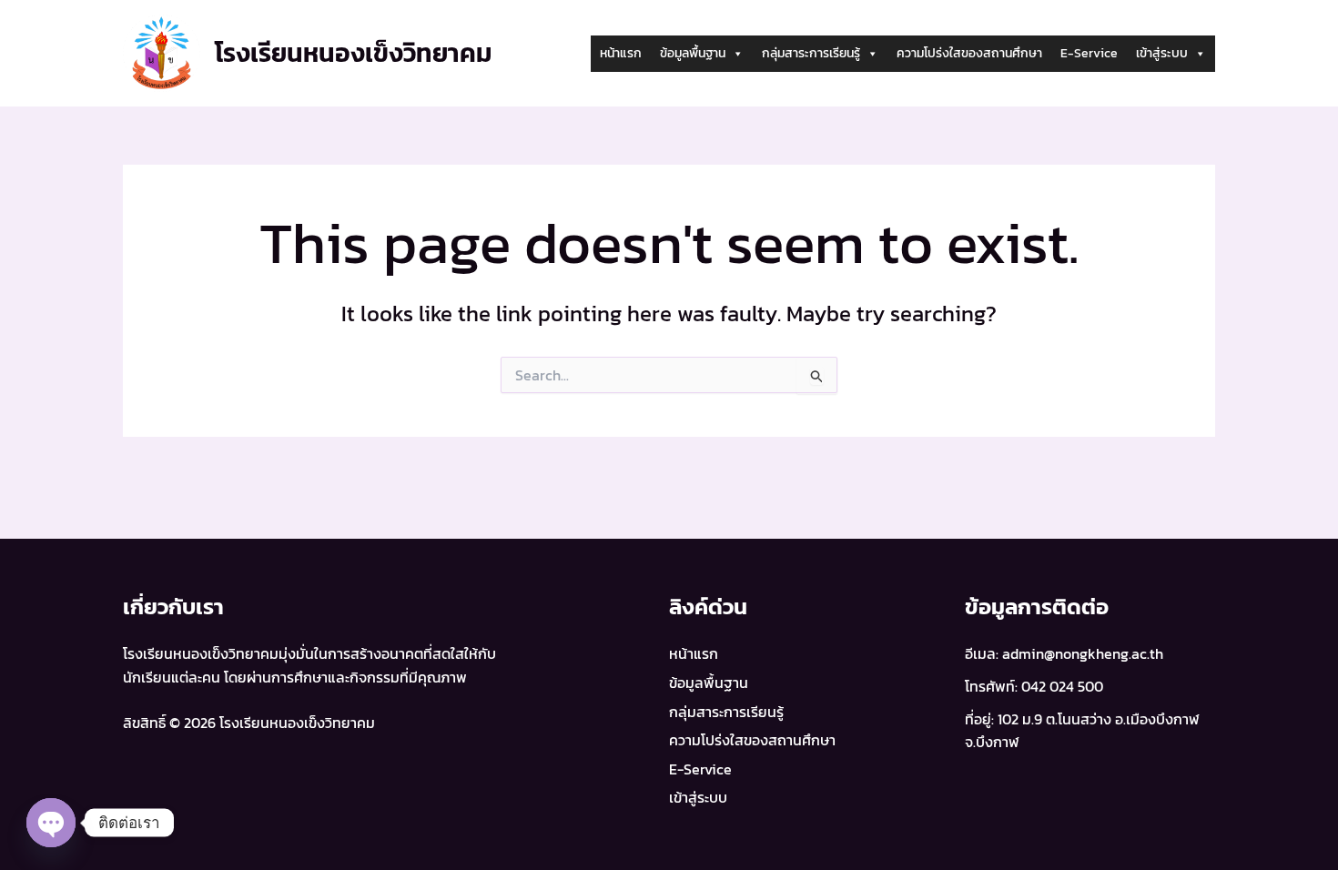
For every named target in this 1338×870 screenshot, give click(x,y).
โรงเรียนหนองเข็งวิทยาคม (353, 53)
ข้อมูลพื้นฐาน (692, 53)
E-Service (1089, 53)
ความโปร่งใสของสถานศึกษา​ (969, 53)
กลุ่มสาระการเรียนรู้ (811, 53)
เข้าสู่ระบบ (1162, 53)
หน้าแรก (621, 53)
